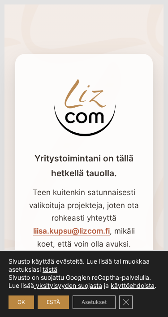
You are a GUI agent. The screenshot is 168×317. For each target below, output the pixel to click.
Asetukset (94, 302)
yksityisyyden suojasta (68, 285)
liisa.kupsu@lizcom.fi (71, 230)
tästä (50, 269)
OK (21, 302)
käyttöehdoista (133, 285)
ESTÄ (53, 302)
